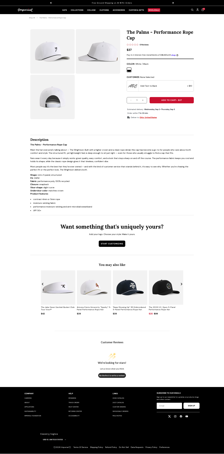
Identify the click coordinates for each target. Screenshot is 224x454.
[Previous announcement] (51, 2)
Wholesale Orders (120, 411)
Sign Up (191, 405)
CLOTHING (104, 10)
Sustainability (30, 411)
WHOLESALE (154, 10)
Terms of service (80, 447)
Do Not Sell (124, 447)
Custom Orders (119, 407)
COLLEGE (91, 10)
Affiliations (29, 407)
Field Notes (117, 416)
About (27, 402)
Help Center (74, 407)
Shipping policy (96, 447)
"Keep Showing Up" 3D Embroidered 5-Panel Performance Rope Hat (129, 308)
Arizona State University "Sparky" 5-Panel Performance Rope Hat (94, 308)
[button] (192, 10)
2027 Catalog (118, 402)
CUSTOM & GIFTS (136, 10)
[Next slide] (181, 284)
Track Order (74, 402)
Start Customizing (112, 243)
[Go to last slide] (42, 284)
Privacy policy (151, 447)
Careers (28, 398)
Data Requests (137, 447)
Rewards (72, 398)
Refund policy (111, 447)
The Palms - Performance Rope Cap (52, 18)
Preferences (164, 447)
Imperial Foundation (32, 416)
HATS (64, 10)
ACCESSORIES (119, 10)
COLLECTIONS (77, 10)
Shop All (32, 18)
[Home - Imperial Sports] (25, 10)
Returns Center (75, 411)
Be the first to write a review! (112, 375)
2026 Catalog (118, 398)
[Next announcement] (173, 2)
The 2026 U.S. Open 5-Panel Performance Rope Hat (162, 308)
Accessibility (74, 416)
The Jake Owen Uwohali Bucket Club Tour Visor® (58, 308)
